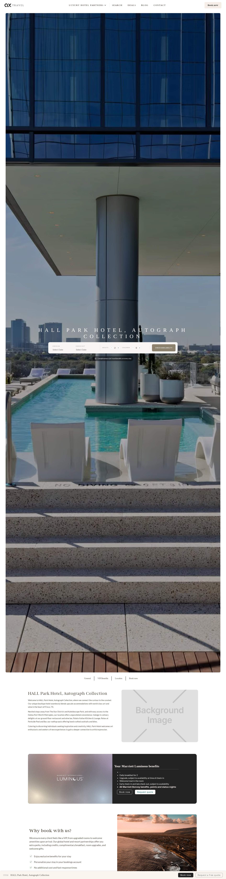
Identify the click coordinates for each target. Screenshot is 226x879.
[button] (86, 5)
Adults (105, 347)
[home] (14, 5)
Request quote (145, 792)
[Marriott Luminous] (70, 778)
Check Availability (164, 348)
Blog (144, 5)
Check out (80, 346)
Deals (132, 5)
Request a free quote (209, 875)
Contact (160, 5)
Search (117, 5)
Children (126, 347)
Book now (124, 792)
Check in (56, 346)
